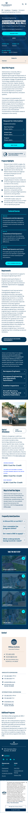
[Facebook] (3, 760)
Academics (7, 10)
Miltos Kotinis (14, 647)
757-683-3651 (8, 698)
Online (5, 52)
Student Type (8, 132)
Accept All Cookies (15, 809)
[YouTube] (10, 760)
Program (6, 138)
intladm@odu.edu (9, 701)
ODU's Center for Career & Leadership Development (12, 354)
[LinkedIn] (14, 760)
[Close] (26, 782)
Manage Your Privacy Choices (15, 806)
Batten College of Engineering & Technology (13, 26)
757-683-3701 (8, 695)
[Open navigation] (25, 4)
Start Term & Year (9, 127)
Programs (14, 10)
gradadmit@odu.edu (9, 682)
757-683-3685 (8, 676)
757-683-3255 (8, 678)
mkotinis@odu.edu (11, 656)
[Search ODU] (23, 4)
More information (14, 802)
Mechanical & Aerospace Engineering (12, 29)
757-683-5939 (10, 654)
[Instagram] (7, 760)
